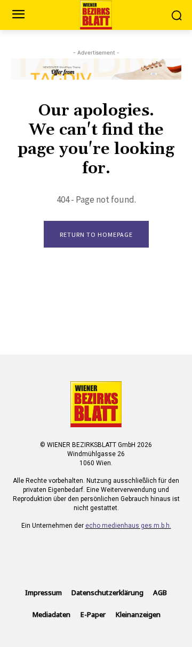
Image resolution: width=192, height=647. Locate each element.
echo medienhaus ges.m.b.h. (128, 525)
